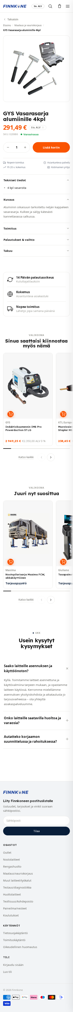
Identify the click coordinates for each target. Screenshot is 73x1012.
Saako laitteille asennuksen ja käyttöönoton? (28, 668)
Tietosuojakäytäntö (15, 933)
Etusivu (7, 25)
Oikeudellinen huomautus (20, 947)
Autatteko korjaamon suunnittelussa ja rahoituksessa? (30, 739)
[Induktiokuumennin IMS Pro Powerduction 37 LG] (28, 399)
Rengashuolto (12, 866)
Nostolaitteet (11, 859)
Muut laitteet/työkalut (17, 880)
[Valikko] (67, 6)
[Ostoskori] (59, 6)
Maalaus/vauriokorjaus (18, 873)
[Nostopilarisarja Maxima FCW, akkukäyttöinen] (28, 544)
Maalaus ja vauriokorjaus (28, 25)
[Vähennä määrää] (8, 147)
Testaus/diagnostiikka (17, 887)
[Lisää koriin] (10, 414)
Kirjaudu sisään (13, 965)
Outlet (7, 852)
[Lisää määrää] (25, 147)
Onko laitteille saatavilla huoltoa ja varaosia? (32, 720)
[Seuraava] (51, 457)
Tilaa (36, 831)
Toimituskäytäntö (14, 940)
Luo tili (7, 972)
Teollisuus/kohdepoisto (18, 901)
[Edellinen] (41, 457)
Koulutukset (11, 915)
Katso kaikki (26, 457)
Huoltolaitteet (12, 894)
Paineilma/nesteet (15, 908)
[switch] (38, 6)
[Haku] (50, 6)
